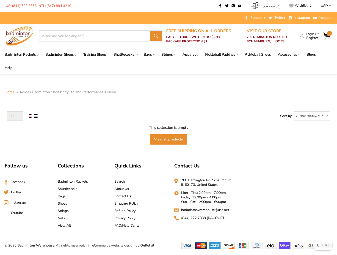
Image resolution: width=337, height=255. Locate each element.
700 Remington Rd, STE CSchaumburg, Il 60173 (267, 36)
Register (312, 38)
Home (10, 92)
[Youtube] (239, 6)
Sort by (286, 116)
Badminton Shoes (59, 54)
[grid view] (30, 116)
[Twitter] (227, 6)
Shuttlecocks (124, 54)
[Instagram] (233, 6)
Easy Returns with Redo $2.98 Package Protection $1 (198, 36)
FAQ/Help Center (127, 225)
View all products (168, 139)
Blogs (311, 54)
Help (8, 67)
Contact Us (122, 196)
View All (64, 225)
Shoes (62, 203)
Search (119, 181)
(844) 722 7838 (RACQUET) (203, 218)
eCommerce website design (113, 245)
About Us (121, 188)
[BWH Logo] (19, 36)
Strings (167, 54)
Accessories (288, 54)
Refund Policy (125, 210)
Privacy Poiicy (124, 218)
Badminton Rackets (21, 54)
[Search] (156, 36)
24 (12, 116)
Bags (148, 54)
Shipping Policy (126, 203)
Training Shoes (95, 54)
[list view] (36, 116)
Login (310, 34)
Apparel (189, 54)
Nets (61, 218)
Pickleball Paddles (220, 54)
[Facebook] (220, 6)
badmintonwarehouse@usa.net (205, 210)
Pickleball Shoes (258, 54)
